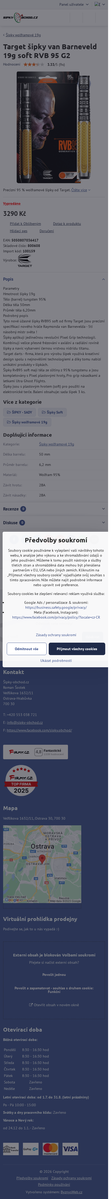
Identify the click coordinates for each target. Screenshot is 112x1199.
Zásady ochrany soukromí (56, 635)
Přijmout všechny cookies (77, 649)
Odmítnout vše (26, 649)
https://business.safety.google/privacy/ (56, 607)
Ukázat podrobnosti (56, 660)
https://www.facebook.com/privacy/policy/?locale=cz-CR (56, 617)
